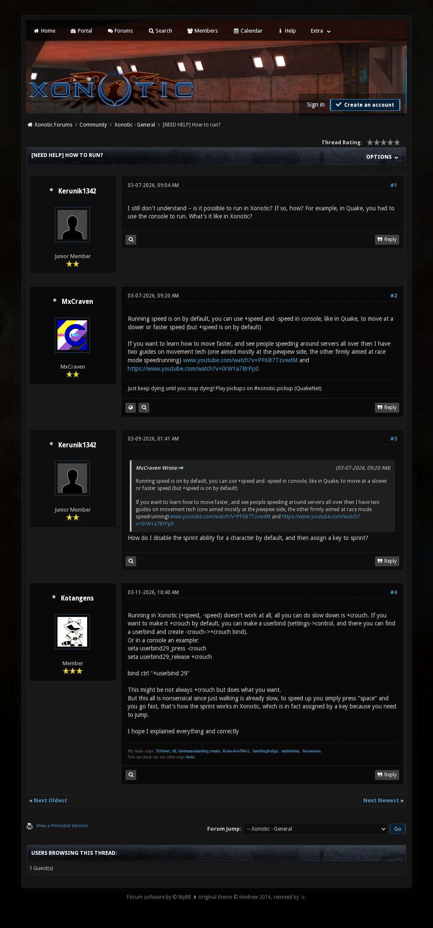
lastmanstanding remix (199, 751)
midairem (290, 751)
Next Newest (381, 800)
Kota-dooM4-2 (236, 751)
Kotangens (77, 598)
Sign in (316, 104)
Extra (317, 31)
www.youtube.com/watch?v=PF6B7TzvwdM (240, 360)
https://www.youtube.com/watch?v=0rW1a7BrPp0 (193, 368)
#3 (393, 439)
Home (47, 31)
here (190, 757)
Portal (84, 31)
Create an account (368, 105)
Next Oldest (50, 800)
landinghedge (265, 751)
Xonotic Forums (53, 125)
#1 (393, 185)
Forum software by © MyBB (159, 897)
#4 (393, 592)
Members (205, 31)
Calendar (251, 31)
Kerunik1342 (77, 191)
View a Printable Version (62, 826)
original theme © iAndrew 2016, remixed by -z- (252, 897)
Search (163, 31)
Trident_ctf (166, 751)
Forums (123, 31)
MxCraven (77, 302)
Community (93, 125)
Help (290, 31)
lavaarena (312, 751)
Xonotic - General (135, 125)
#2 (393, 296)
